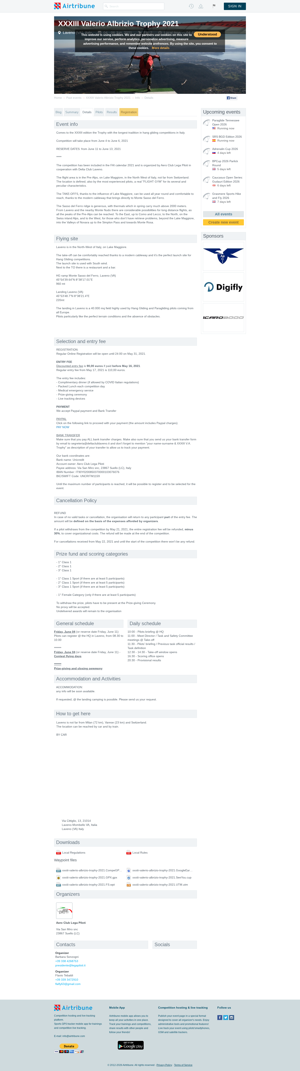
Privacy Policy (164, 1065)
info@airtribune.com (73, 1036)
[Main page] (74, 5)
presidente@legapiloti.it (70, 965)
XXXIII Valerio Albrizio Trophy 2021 (118, 23)
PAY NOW (62, 427)
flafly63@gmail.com (68, 984)
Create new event (223, 222)
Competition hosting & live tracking (183, 1007)
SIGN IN (235, 6)
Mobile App (117, 1007)
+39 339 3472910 (66, 979)
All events (223, 214)
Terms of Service (183, 1065)
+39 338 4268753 (66, 961)
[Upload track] (201, 6)
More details (160, 48)
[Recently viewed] (191, 6)
